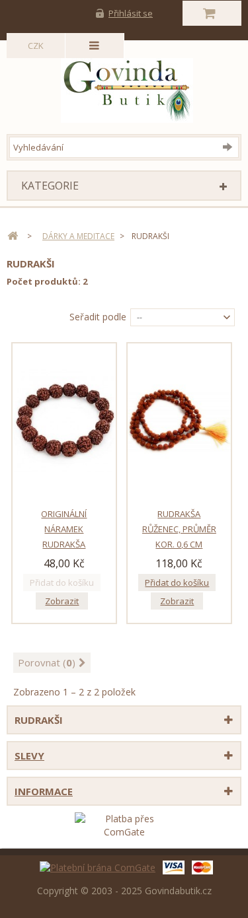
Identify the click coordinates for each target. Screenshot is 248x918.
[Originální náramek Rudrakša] (64, 420)
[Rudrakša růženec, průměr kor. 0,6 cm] (179, 420)
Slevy (29, 755)
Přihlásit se (130, 13)
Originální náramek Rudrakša (64, 529)
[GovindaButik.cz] (126, 87)
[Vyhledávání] (231, 147)
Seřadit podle (97, 316)
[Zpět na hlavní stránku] (12, 236)
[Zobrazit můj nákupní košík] (212, 13)
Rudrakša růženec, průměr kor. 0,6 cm (179, 529)
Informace (44, 791)
